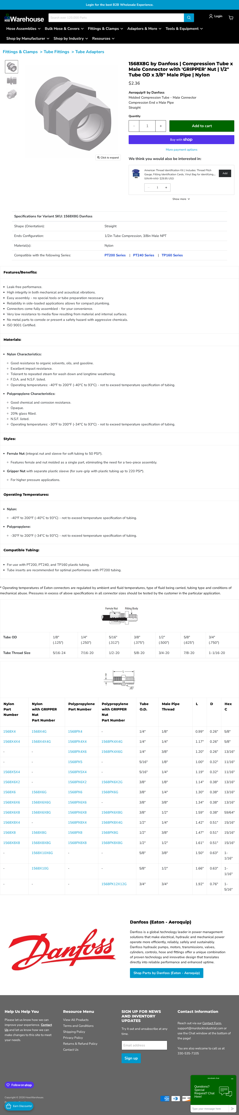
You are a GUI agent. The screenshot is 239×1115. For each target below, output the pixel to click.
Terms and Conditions (78, 1026)
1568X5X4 (11, 772)
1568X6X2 (11, 782)
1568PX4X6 (77, 751)
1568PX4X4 (77, 741)
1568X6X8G (41, 812)
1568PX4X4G (111, 741)
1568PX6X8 (77, 812)
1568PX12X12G (114, 884)
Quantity (134, 116)
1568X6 (9, 792)
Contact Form (211, 1023)
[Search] (189, 17)
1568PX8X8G (111, 843)
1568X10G (40, 868)
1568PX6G (109, 792)
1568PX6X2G (111, 782)
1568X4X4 (11, 741)
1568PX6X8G (111, 812)
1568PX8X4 (77, 822)
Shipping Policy (74, 1032)
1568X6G (39, 792)
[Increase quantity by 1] (161, 126)
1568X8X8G (41, 843)
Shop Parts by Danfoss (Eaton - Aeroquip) (167, 973)
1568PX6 (75, 792)
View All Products (76, 1020)
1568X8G (39, 832)
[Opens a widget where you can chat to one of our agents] (213, 1094)
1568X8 (9, 832)
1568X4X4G (41, 741)
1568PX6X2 (77, 782)
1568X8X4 (11, 822)
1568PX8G (109, 832)
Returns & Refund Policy (80, 1044)
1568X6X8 (11, 812)
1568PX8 (75, 832)
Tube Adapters (89, 52)
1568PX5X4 (77, 772)
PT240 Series (143, 255)
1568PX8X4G (111, 822)
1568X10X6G (42, 853)
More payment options (181, 149)
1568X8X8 (11, 843)
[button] (216, 16)
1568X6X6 (11, 802)
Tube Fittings (56, 52)
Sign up (131, 1058)
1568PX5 (75, 762)
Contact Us (70, 1050)
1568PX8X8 (77, 843)
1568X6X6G (41, 802)
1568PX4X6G (111, 751)
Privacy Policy (73, 1038)
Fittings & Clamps (20, 52)
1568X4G (39, 731)
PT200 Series (115, 255)
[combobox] (116, 17)
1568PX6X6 (77, 802)
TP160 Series (172, 255)
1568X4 (9, 731)
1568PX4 (75, 731)
